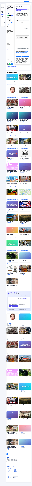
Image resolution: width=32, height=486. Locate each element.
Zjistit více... (4, 14)
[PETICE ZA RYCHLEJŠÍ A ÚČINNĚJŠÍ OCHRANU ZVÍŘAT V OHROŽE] (12, 143)
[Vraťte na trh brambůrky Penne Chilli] (12, 194)
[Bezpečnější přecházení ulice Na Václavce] (25, 194)
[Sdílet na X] (10, 15)
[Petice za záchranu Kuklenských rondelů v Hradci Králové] (25, 220)
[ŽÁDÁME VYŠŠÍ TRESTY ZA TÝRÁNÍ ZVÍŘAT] (25, 92)
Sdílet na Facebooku (12, 13)
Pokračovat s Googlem (20, 20)
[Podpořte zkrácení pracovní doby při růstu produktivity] (12, 271)
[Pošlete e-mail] (12, 15)
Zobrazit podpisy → (18, 10)
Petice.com (2, 1)
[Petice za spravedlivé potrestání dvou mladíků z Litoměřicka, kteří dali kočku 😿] (12, 207)
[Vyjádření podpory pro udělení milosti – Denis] (12, 131)
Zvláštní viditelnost (9, 24)
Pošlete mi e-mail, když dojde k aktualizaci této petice (22, 46)
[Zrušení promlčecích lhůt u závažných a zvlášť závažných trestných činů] (12, 233)
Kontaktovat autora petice (10, 54)
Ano (17, 54)
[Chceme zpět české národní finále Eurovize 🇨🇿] (25, 207)
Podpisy (10, 22)
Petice (9, 20)
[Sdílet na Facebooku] (12, 64)
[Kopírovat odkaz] (8, 18)
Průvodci (8, 466)
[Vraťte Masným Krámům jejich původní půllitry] (25, 271)
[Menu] (31, 1)
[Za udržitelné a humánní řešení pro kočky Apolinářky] (25, 80)
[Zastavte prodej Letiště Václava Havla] (12, 182)
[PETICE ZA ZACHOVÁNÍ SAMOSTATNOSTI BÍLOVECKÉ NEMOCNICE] (25, 143)
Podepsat (22, 56)
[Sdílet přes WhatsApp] (8, 15)
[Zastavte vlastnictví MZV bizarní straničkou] (25, 105)
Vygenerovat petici (14, 306)
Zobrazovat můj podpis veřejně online (21, 44)
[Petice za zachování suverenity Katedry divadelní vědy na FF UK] (12, 169)
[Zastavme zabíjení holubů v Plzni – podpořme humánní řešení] (12, 284)
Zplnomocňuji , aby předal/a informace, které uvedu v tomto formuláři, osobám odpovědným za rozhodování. (23, 49)
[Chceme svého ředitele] (12, 219)
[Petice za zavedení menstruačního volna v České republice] (25, 169)
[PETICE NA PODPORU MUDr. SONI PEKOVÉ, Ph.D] (12, 92)
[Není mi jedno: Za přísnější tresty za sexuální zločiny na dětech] (12, 80)
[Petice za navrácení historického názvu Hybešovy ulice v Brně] (25, 258)
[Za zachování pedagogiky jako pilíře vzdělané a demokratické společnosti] (25, 156)
